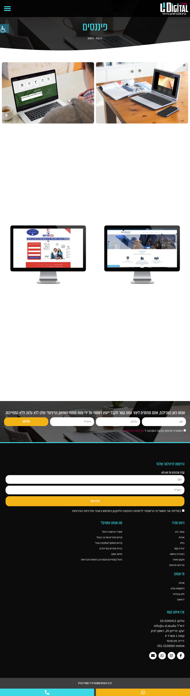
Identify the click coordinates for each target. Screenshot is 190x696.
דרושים (180, 599)
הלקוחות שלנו (177, 588)
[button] (7, 8)
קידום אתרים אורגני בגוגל (109, 537)
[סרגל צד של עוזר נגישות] (4, 28)
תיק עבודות (178, 594)
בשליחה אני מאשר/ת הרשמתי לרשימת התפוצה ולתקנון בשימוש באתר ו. (126, 511)
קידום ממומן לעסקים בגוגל (108, 543)
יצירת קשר (179, 548)
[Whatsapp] (162, 655)
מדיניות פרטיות (176, 565)
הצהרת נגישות (177, 554)
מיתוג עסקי (116, 554)
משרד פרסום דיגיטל (112, 531)
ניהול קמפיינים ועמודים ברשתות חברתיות (101, 559)
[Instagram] (171, 655)
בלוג (182, 543)
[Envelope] (153, 655)
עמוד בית (179, 531)
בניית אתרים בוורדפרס (110, 548)
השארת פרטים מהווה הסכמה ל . (153, 430)
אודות (181, 537)
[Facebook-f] (180, 655)
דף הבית (99, 38)
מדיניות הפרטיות (134, 430)
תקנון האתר (178, 559)
